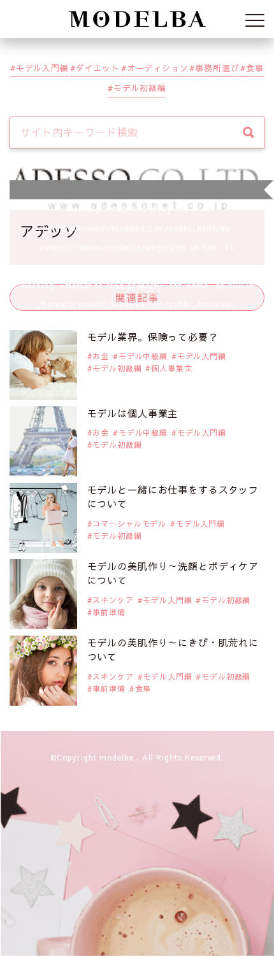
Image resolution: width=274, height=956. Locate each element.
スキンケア (112, 600)
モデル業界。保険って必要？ (153, 336)
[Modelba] (137, 19)
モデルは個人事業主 (132, 413)
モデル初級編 (139, 87)
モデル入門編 (42, 67)
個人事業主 (171, 368)
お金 (100, 356)
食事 (255, 67)
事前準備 (108, 612)
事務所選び (217, 67)
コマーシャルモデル (129, 523)
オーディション (158, 67)
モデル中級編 (143, 356)
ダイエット (98, 67)
